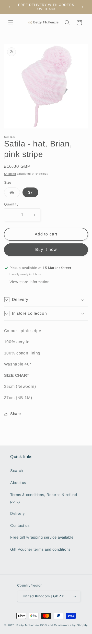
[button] (11, 22)
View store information (29, 282)
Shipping (10, 173)
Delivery (17, 513)
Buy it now (46, 249)
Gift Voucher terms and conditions (40, 549)
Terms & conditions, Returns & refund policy (43, 498)
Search (16, 471)
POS (43, 625)
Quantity (11, 204)
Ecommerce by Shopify (71, 625)
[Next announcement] (82, 7)
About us (18, 483)
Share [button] (15, 414)
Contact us (19, 525)
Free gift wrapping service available (42, 537)
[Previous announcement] (9, 7)
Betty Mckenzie (27, 625)
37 (30, 192)
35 (15, 193)
